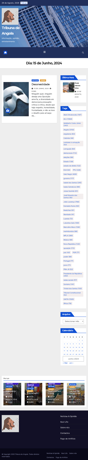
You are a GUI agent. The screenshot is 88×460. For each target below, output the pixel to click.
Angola (69, 130)
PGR (76, 252)
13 (73, 347)
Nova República (72, 244)
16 (82, 347)
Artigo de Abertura (9, 383)
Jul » (71, 363)
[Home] (5, 52)
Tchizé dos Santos (73, 288)
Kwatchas (69, 210)
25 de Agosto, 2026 (78, 94)
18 (67, 351)
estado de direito (72, 166)
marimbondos (70, 231)
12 (70, 347)
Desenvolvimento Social (54, 392)
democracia (70, 153)
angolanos (69, 134)
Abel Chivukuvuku (72, 115)
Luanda (68, 219)
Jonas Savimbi (71, 191)
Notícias (35, 80)
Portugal (68, 261)
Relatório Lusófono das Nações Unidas (75, 391)
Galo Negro (70, 174)
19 (70, 351)
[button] (83, 52)
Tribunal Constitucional (72, 294)
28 (76, 354)
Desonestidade (41, 84)
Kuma (10, 402)
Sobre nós (64, 427)
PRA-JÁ (68, 269)
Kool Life (64, 422)
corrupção (69, 149)
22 (79, 351)
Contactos (65, 433)
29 (79, 354)
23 (82, 351)
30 (82, 354)
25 (67, 354)
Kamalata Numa (71, 206)
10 (64, 347)
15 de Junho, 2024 (41, 88)
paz (67, 252)
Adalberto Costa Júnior (72, 124)
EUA (67, 170)
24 (64, 354)
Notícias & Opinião (68, 416)
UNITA (69, 299)
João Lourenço (71, 202)
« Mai (65, 363)
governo (69, 178)
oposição (69, 248)
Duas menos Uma (77, 85)
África (68, 303)
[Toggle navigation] (44, 52)
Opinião (43, 80)
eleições (68, 157)
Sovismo (69, 284)
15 (79, 347)
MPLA (68, 236)
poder (68, 257)
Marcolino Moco (72, 227)
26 (70, 354)
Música (68, 240)
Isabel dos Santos (72, 183)
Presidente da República (73, 275)
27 (73, 354)
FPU (77, 170)
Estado (68, 161)
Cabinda (69, 138)
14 (76, 347)
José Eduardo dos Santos (70, 196)
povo (67, 265)
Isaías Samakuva (72, 187)
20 (73, 351)
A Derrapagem (32, 393)
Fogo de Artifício (67, 439)
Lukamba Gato (71, 223)
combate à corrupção (72, 143)
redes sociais (70, 280)
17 (64, 351)
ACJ (68, 119)
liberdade (69, 214)
